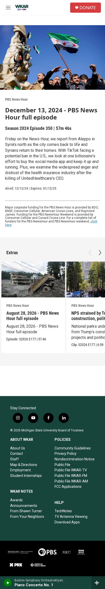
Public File (62, 465)
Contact (16, 453)
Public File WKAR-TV (71, 470)
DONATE (88, 7)
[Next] (99, 253)
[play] (8, 582)
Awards (16, 500)
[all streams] (98, 582)
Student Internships (26, 476)
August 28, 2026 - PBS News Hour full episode (32, 315)
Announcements (23, 506)
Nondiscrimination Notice (75, 459)
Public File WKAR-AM (71, 481)
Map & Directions (23, 465)
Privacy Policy (65, 453)
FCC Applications (68, 487)
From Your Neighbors (27, 517)
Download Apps (67, 522)
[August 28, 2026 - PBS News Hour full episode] (33, 279)
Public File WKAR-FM (71, 476)
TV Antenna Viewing (71, 517)
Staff (14, 459)
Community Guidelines (73, 448)
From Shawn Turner (26, 511)
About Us (17, 448)
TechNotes (63, 511)
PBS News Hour (16, 99)
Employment (20, 470)
